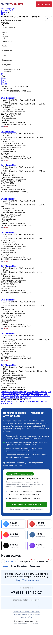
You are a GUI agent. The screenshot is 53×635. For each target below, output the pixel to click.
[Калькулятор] (20, 632)
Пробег (4, 82)
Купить (4, 122)
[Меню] (6, 632)
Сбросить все (7, 89)
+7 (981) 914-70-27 (26, 592)
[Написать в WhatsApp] (30, 605)
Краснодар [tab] (35, 566)
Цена (3, 78)
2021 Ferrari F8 (8, 98)
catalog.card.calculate (17, 122)
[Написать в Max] (37, 605)
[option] (26, 78)
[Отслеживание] (33, 632)
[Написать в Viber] (23, 605)
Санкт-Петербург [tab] (19, 566)
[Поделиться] (48, 18)
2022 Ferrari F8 (8, 131)
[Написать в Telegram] (16, 605)
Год (2, 80)
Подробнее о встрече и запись (26, 504)
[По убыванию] (2, 73)
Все (4, 84)
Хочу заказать (20, 112)
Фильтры (7, 72)
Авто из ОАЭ (7, 10)
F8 (2, 14)
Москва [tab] (4, 566)
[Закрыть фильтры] (2, 25)
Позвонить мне (7, 112)
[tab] (7, 561)
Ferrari (4, 12)
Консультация (44, 4)
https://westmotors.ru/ (27, 580)
